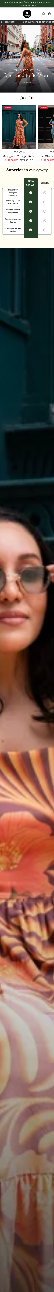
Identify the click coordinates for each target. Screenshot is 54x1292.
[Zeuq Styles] (27, 14)
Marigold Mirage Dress (19, 156)
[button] (49, 14)
